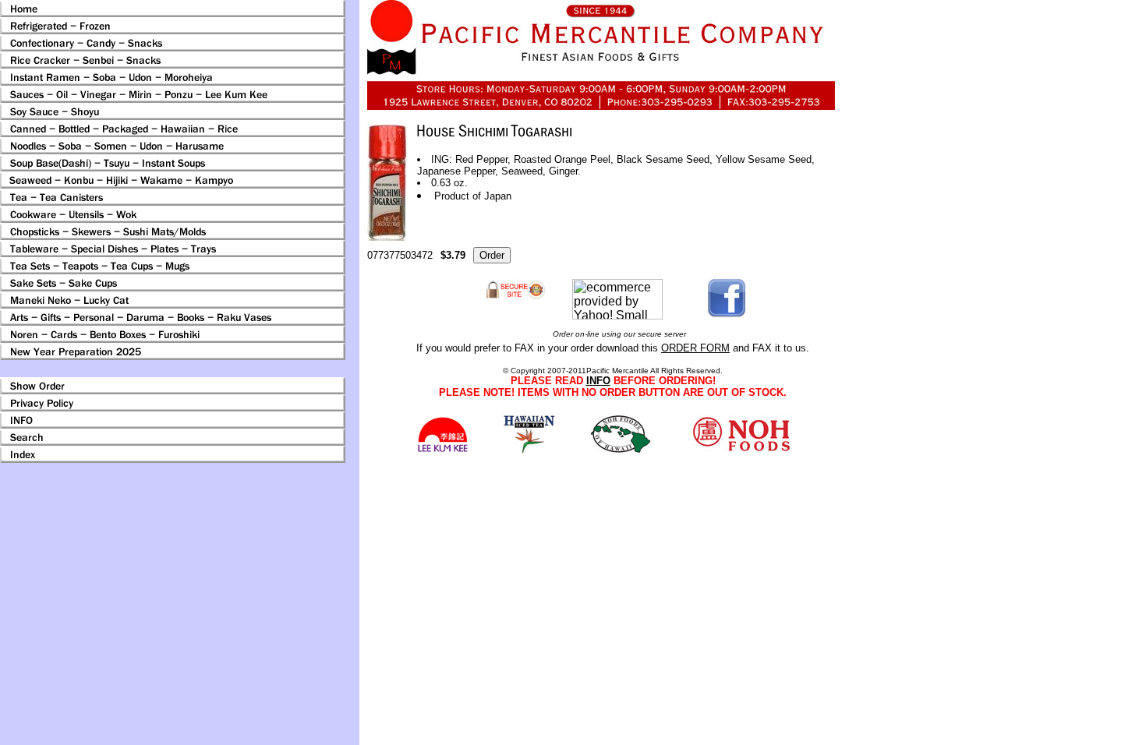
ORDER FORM (695, 348)
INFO (598, 381)
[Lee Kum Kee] (442, 450)
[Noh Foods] (529, 449)
